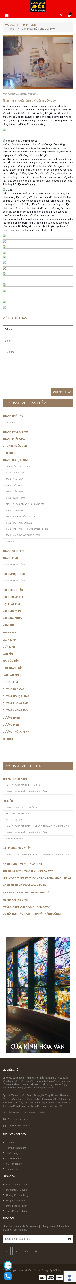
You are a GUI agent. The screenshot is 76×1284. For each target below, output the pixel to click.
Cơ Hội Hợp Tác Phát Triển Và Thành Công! (26, 791)
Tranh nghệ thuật (15, 460)
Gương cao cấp (13, 689)
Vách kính (9, 639)
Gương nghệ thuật (16, 696)
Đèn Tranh (10, 453)
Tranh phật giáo (14, 438)
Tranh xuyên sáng (15, 510)
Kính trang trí (13, 597)
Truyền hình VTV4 (14, 838)
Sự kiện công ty (14, 1163)
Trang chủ (11, 25)
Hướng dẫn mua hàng (17, 1195)
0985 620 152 (23, 1112)
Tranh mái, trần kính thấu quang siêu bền (27, 529)
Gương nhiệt (12, 717)
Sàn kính (8, 653)
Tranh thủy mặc (14, 485)
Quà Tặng (10, 541)
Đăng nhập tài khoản (16, 1205)
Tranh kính (29, 25)
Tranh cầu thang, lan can (19, 523)
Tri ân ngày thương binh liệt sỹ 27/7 (28, 871)
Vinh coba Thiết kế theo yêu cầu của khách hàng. (37, 878)
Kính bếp (8, 625)
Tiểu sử (10, 1142)
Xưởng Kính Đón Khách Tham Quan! (27, 906)
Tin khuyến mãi (14, 1158)
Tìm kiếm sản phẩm (16, 1211)
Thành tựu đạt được (16, 1147)
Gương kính (11, 682)
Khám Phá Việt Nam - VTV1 (18, 813)
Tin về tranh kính (15, 778)
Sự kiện (8, 801)
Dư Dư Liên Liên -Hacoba (18, 466)
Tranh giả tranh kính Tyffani (20, 516)
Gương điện (11, 724)
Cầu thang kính (13, 668)
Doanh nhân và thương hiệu (22, 864)
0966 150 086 (39, 1112)
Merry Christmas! (15, 820)
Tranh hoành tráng (16, 498)
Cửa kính (9, 646)
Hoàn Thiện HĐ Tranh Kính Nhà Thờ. (23, 785)
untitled (10, 422)
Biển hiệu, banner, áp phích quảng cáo (25, 504)
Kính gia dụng (12, 618)
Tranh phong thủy (15, 431)
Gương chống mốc (16, 710)
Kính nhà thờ (12, 611)
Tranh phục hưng (14, 479)
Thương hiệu (12, 1169)
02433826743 (21, 1119)
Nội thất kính (12, 604)
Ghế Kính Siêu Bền (15, 446)
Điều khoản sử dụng (16, 1189)
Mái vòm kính (11, 661)
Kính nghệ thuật (14, 574)
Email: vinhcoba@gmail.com (22, 1125)
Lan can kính (12, 675)
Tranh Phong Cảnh (15, 564)
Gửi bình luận (62, 392)
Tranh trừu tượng (15, 472)
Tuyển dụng (12, 1153)
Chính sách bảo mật (16, 1184)
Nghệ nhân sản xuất (17, 848)
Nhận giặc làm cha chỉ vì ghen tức (27, 892)
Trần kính (9, 632)
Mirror (8, 738)
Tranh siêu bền (13, 551)
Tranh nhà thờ (13, 415)
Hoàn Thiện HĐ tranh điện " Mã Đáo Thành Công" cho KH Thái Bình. (38, 826)
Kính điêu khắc (13, 590)
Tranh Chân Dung (14, 491)
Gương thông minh (16, 731)
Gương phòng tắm (15, 703)
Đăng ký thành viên (16, 1200)
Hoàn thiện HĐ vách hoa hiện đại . (22, 807)
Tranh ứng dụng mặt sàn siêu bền (23, 535)
